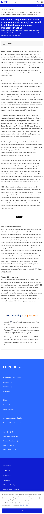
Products (6, 382)
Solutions (6, 387)
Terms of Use (7, 475)
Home (3, 9)
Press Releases (8, 405)
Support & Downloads (10, 423)
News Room (11, 9)
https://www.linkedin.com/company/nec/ (26, 322)
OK (22, 510)
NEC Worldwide (8, 445)
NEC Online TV (8, 449)
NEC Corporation (30, 51)
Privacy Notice (7, 465)
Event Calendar (8, 409)
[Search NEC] (38, 2)
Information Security (9, 485)
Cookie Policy (7, 470)
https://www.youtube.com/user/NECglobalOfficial (22, 327)
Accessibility (6, 480)
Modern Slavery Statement (11, 490)
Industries (6, 391)
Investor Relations (9, 441)
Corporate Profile (9, 436)
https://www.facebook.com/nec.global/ (26, 330)
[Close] (40, 495)
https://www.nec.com (29, 301)
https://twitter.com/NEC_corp (21, 333)
